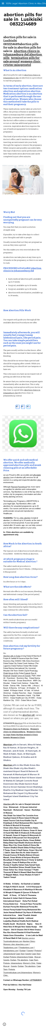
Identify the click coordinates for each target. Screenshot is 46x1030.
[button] (3, 3)
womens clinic (30, 61)
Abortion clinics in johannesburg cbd (22, 269)
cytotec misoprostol (22, 63)
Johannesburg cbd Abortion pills (22, 55)
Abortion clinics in (27, 51)
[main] (23, 19)
